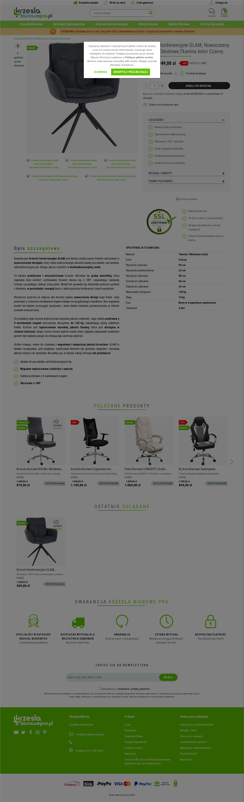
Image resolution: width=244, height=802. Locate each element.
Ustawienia (100, 71)
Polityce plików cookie (139, 57)
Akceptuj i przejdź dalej (130, 72)
